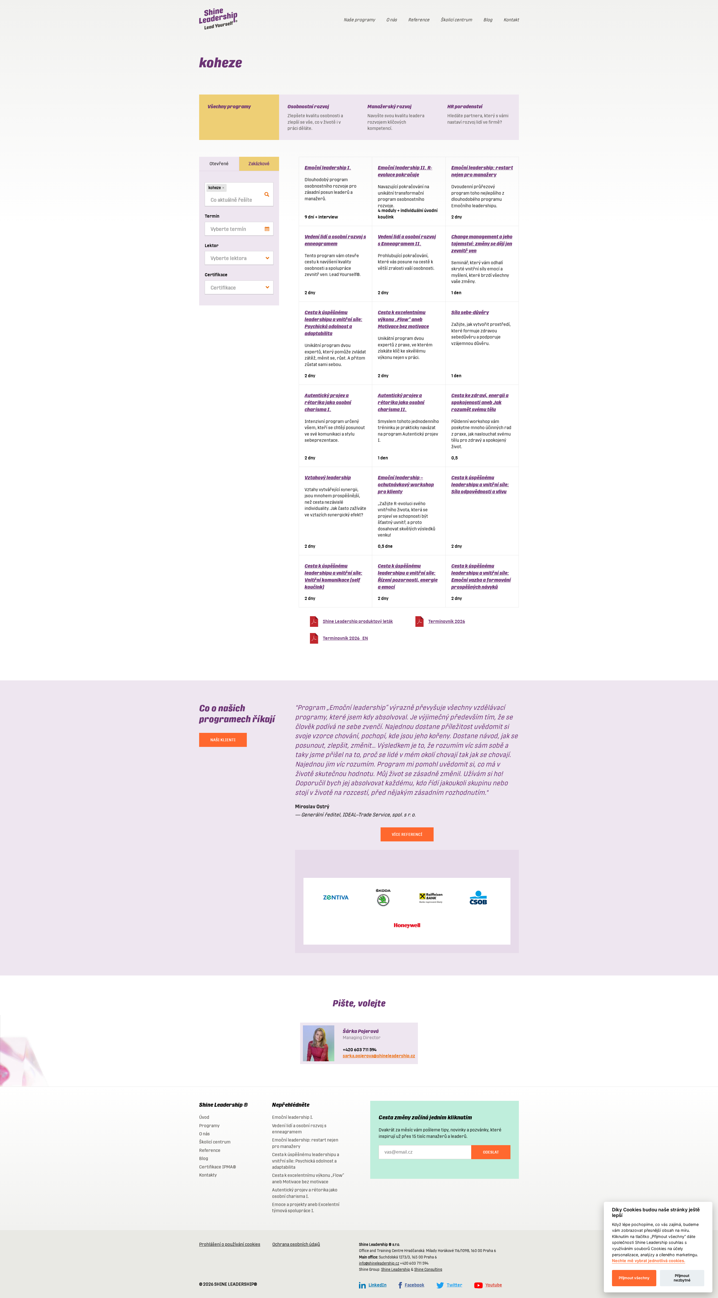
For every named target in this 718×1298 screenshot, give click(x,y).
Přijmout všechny (634, 1278)
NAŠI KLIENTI (223, 740)
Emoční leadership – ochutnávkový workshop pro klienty (406, 484)
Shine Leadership (395, 1269)
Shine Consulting (428, 1269)
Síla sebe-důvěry (470, 312)
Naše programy (359, 19)
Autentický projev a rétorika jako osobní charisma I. (328, 402)
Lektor (211, 245)
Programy (209, 1125)
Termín (212, 216)
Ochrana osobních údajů (296, 1244)
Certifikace (216, 274)
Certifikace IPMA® (217, 1167)
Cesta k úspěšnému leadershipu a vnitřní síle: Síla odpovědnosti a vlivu (480, 484)
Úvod (204, 1117)
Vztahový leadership (328, 477)
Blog (487, 19)
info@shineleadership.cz (379, 1263)
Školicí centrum (456, 19)
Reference (418, 19)
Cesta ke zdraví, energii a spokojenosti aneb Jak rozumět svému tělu (479, 402)
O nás (391, 19)
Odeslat (491, 1152)
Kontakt (511, 19)
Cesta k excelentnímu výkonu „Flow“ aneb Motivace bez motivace (403, 319)
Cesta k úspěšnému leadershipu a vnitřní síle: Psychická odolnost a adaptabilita (305, 1161)
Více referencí (407, 834)
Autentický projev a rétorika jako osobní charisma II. (401, 402)
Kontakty (208, 1175)
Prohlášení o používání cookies (229, 1244)
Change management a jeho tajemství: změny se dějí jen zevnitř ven (481, 244)
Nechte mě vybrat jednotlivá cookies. (648, 1260)
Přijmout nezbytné (682, 1277)
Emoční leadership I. (328, 168)
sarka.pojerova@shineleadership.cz (379, 1055)
